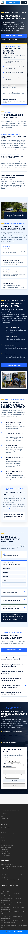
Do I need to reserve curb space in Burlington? (12, 672)
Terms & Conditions (5, 827)
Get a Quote (12, 2)
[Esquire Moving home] (3, 2)
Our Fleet (3, 843)
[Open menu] (25, 2)
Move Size (5, 761)
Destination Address (7, 766)
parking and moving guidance (18, 147)
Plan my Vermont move (14, 365)
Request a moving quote (14, 35)
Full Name (5, 774)
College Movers (4, 849)
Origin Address (6, 765)
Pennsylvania (6, 568)
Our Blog (3, 838)
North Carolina (6, 584)
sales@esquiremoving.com (10, 879)
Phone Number (6, 776)
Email (4, 777)
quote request (14, 616)
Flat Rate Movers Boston (7, 845)
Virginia (5, 580)
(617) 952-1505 (4, 868)
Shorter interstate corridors (11, 563)
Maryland (5, 576)
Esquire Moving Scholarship (7, 832)
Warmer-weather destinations (12, 599)
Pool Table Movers (5, 853)
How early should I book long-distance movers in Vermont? (10, 658)
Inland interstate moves (10, 592)
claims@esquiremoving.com (7, 877)
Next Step (14, 772)
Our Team (3, 840)
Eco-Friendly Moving (6, 855)
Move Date (5, 760)
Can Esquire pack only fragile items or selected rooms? (10, 686)
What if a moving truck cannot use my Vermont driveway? (12, 665)
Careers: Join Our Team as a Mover (9, 885)
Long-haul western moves (11, 607)
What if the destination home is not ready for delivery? (11, 693)
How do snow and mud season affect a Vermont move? (11, 679)
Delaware (5, 572)
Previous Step (14, 780)
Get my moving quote (14, 649)
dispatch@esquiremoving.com (8, 874)
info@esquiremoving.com (7, 864)
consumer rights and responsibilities (12, 508)
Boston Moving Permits (6, 847)
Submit (14, 785)
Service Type (6, 763)
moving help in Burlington (19, 149)
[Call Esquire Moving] (22, 2)
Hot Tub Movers (5, 851)
